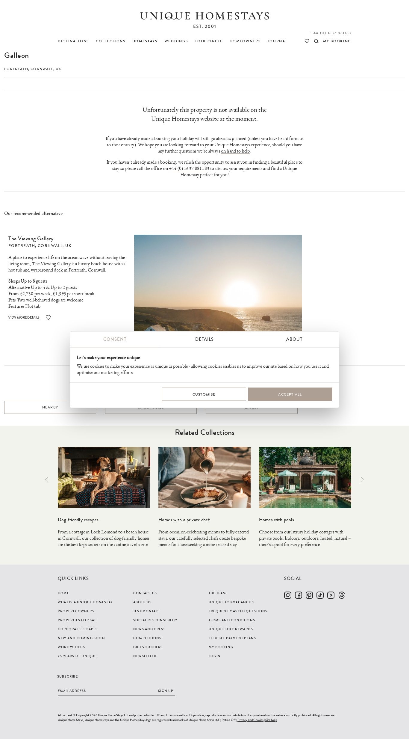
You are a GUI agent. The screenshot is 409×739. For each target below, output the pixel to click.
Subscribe (67, 676)
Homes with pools (276, 519)
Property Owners (76, 611)
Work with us (71, 647)
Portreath (16, 69)
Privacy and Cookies (250, 719)
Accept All (290, 394)
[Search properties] (316, 41)
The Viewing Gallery (31, 238)
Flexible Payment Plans (232, 638)
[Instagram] (287, 595)
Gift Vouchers (148, 647)
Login (215, 656)
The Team (217, 593)
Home (63, 593)
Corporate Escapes (78, 629)
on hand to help (235, 151)
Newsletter (144, 656)
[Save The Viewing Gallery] (48, 317)
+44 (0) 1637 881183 (331, 33)
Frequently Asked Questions (238, 611)
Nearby (50, 407)
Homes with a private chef (184, 519)
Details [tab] (204, 339)
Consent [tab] (114, 339)
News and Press (149, 629)
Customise (204, 394)
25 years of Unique (77, 656)
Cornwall (42, 69)
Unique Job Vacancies (232, 602)
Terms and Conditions (232, 620)
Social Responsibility (155, 620)
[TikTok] (320, 595)
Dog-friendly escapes (78, 519)
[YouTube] (330, 595)
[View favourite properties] (307, 41)
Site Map (271, 719)
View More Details (24, 317)
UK (58, 69)
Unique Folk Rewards (231, 629)
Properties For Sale (78, 620)
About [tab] (294, 339)
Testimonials (146, 611)
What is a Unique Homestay (85, 602)
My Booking (221, 647)
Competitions (147, 638)
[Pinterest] (309, 595)
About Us (142, 602)
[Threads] (341, 595)
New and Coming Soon (81, 638)
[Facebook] (298, 595)
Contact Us (145, 593)
